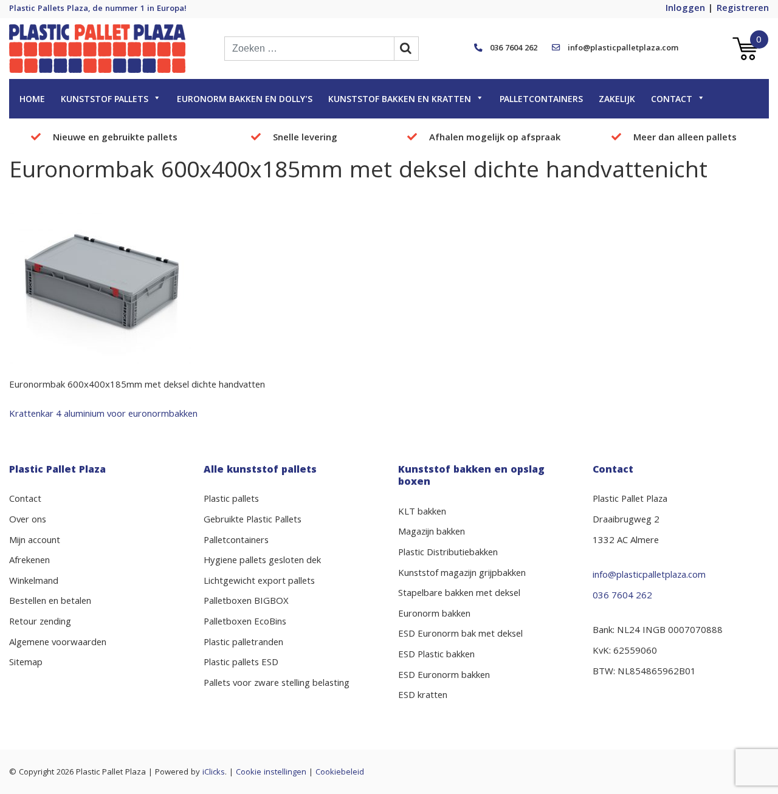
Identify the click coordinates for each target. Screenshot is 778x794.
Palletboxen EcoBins (245, 623)
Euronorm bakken (434, 615)
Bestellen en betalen (50, 602)
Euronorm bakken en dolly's (244, 100)
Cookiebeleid (339, 772)
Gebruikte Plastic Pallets (252, 521)
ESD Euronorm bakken (444, 676)
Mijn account (34, 541)
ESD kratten (422, 696)
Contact (671, 100)
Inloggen (685, 9)
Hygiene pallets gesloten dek (262, 561)
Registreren (743, 9)
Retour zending (40, 623)
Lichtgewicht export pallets (259, 582)
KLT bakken (422, 513)
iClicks (213, 772)
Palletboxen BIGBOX (246, 602)
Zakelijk (617, 100)
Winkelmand (33, 582)
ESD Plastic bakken (436, 655)
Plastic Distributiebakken (448, 553)
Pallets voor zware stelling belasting (276, 684)
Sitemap (26, 663)
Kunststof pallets (104, 100)
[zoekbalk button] (406, 48)
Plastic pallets (231, 500)
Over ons (27, 521)
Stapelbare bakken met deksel (459, 594)
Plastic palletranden (243, 643)
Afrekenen (29, 561)
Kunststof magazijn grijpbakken (462, 574)
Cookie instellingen (271, 772)
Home (32, 100)
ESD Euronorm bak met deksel (460, 635)
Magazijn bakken (431, 533)
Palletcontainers (541, 100)
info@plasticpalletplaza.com (623, 48)
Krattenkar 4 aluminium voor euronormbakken (103, 415)
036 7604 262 (513, 48)
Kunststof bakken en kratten (399, 100)
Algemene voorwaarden (57, 643)
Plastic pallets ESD (241, 663)
